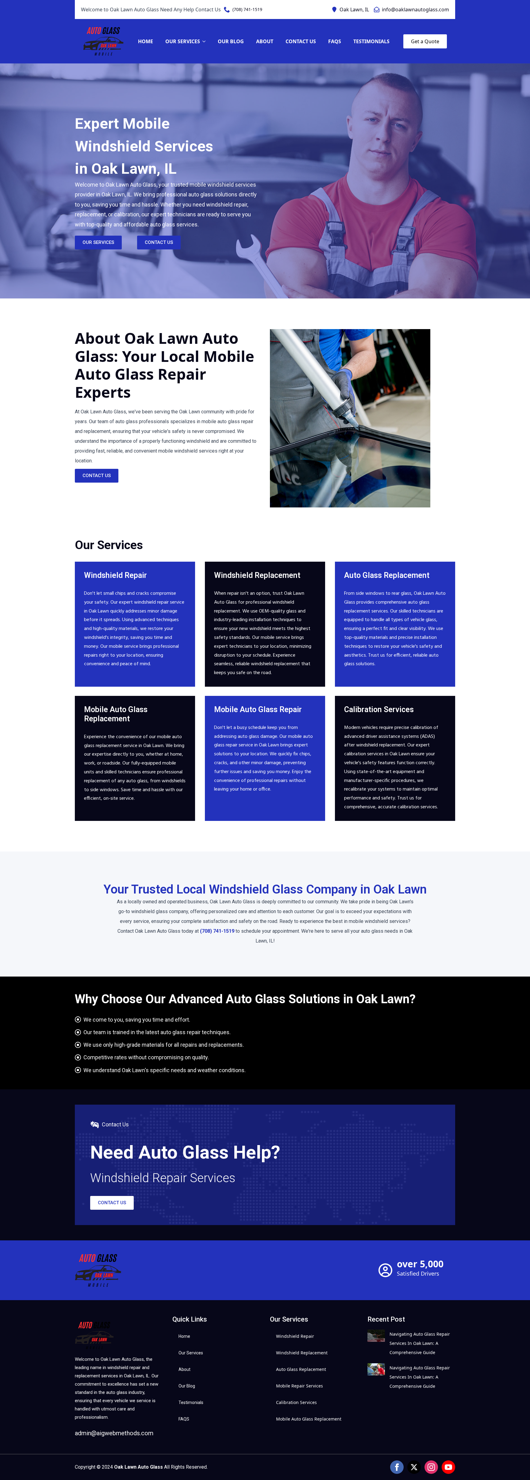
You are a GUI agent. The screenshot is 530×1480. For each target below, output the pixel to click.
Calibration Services (296, 1402)
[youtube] (448, 1467)
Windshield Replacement (302, 1353)
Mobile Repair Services (299, 1386)
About (264, 41)
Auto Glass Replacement (301, 1369)
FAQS (334, 41)
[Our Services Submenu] (206, 41)
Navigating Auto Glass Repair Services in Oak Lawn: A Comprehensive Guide (420, 1343)
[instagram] (431, 1467)
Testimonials (371, 41)
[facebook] (397, 1467)
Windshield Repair (295, 1336)
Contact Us (301, 41)
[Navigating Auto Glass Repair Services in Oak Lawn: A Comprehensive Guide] (376, 1343)
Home (145, 41)
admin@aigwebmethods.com (114, 1433)
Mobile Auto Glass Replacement (308, 1419)
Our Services (182, 41)
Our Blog (231, 41)
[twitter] (414, 1467)
